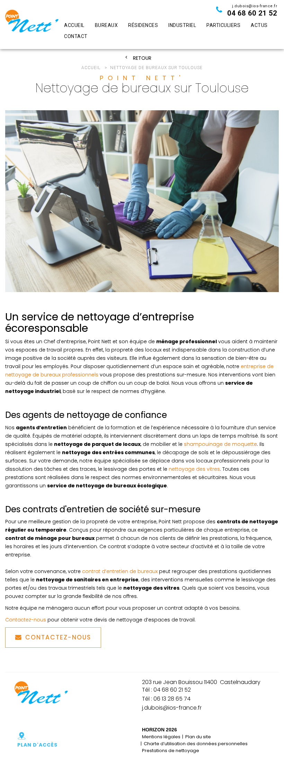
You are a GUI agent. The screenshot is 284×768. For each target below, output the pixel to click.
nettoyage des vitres (194, 469)
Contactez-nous (25, 619)
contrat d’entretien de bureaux (120, 571)
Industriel (182, 25)
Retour (142, 58)
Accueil (74, 25)
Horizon (153, 729)
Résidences (143, 25)
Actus (259, 25)
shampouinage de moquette (220, 444)
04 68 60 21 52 (252, 13)
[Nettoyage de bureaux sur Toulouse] (142, 201)
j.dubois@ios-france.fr (254, 6)
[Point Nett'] (32, 24)
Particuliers (223, 25)
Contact (76, 36)
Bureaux (106, 25)
